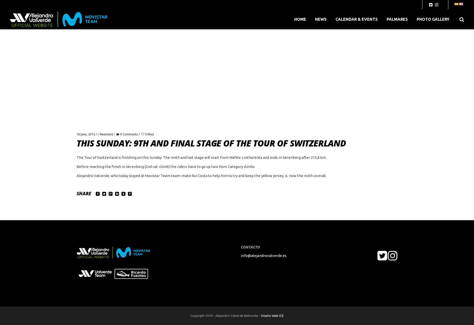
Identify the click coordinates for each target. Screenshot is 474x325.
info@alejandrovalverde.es (264, 255)
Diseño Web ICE (272, 315)
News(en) (106, 134)
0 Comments (129, 134)
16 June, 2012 (86, 134)
